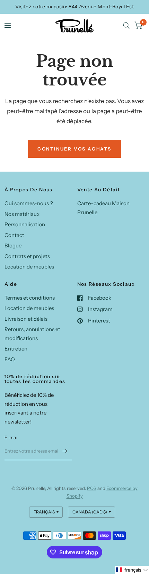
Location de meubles (29, 266)
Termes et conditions (30, 297)
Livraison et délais (26, 319)
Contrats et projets (27, 256)
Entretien (16, 348)
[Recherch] (126, 26)
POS (91, 488)
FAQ (10, 359)
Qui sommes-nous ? (29, 203)
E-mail (12, 437)
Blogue (13, 245)
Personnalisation (25, 224)
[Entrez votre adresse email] (65, 451)
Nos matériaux (22, 214)
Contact (14, 235)
